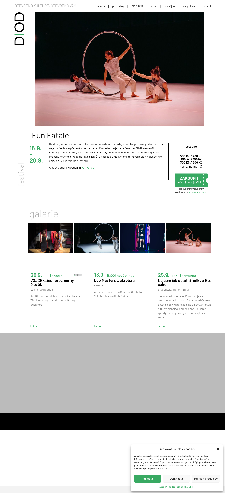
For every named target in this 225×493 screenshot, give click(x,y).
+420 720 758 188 (44, 369)
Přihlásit (182, 384)
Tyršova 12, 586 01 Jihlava (49, 384)
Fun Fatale (87, 167)
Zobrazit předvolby (206, 478)
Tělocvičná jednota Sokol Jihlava (54, 380)
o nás (154, 6)
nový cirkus (189, 6)
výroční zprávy (67, 420)
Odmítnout (176, 478)
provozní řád (160, 420)
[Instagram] (181, 395)
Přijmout (147, 478)
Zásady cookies (167, 486)
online (120, 354)
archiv (93, 420)
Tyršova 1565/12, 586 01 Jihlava (52, 354)
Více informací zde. (151, 363)
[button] (218, 449)
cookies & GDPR (185, 486)
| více (33, 326)
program (100, 6)
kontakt (208, 6)
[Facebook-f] (171, 395)
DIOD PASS (137, 6)
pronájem (170, 6)
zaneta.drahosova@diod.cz (50, 365)
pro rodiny (118, 6)
